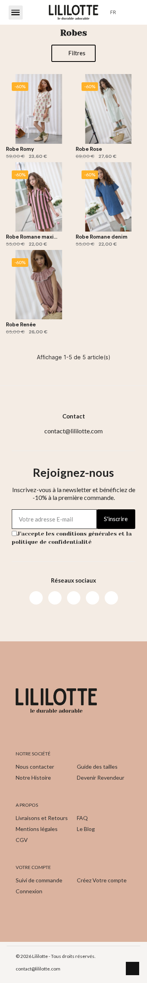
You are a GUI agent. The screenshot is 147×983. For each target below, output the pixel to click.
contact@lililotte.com (38, 969)
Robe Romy (20, 149)
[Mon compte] (128, 12)
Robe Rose (89, 149)
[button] (16, 12)
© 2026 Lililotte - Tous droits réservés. (56, 956)
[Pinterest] (92, 598)
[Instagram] (55, 598)
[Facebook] (36, 598)
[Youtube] (73, 598)
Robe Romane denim (101, 237)
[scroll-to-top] (132, 968)
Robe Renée (21, 324)
